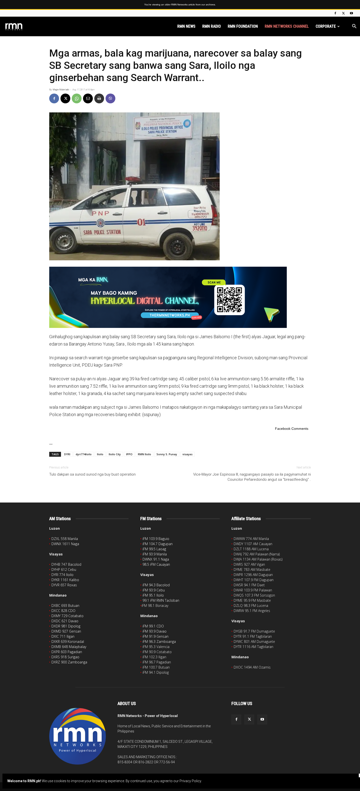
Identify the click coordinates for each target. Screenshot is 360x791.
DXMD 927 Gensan (66, 631)
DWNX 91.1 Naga (156, 559)
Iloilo (100, 454)
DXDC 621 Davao (64, 621)
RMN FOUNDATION (243, 26)
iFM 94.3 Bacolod (156, 585)
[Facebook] (335, 13)
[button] (354, 26)
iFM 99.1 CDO (153, 626)
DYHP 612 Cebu (63, 569)
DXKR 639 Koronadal (67, 641)
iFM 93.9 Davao (155, 631)
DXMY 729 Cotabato (67, 615)
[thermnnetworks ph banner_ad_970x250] (180, 297)
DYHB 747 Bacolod (66, 564)
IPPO (129, 454)
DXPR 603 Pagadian (66, 651)
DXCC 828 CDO (63, 610)
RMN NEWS (186, 26)
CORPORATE (326, 26)
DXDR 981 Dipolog (65, 626)
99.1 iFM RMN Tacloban (161, 600)
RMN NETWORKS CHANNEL (287, 26)
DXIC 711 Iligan (62, 636)
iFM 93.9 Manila (155, 554)
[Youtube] (351, 13)
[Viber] (110, 98)
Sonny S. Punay (166, 454)
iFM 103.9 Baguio (156, 538)
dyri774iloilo (84, 454)
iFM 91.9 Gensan (155, 636)
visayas (187, 454)
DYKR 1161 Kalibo (65, 579)
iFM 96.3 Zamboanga (159, 641)
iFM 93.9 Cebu (154, 590)
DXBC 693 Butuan (65, 605)
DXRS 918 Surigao (65, 657)
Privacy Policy (190, 781)
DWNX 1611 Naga (65, 543)
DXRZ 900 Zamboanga (69, 662)
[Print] (99, 98)
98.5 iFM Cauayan (156, 564)
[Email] (88, 98)
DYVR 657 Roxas (64, 585)
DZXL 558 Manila (64, 538)
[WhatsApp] (77, 98)
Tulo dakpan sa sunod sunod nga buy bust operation (92, 474)
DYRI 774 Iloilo (62, 574)
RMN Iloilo (144, 454)
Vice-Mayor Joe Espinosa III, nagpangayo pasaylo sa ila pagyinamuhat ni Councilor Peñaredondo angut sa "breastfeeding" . (252, 477)
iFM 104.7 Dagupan (158, 543)
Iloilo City (115, 454)
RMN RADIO (211, 26)
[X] (343, 13)
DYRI (67, 454)
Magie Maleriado (61, 89)
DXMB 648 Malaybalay (68, 646)
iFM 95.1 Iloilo (153, 595)
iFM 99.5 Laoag (154, 549)
